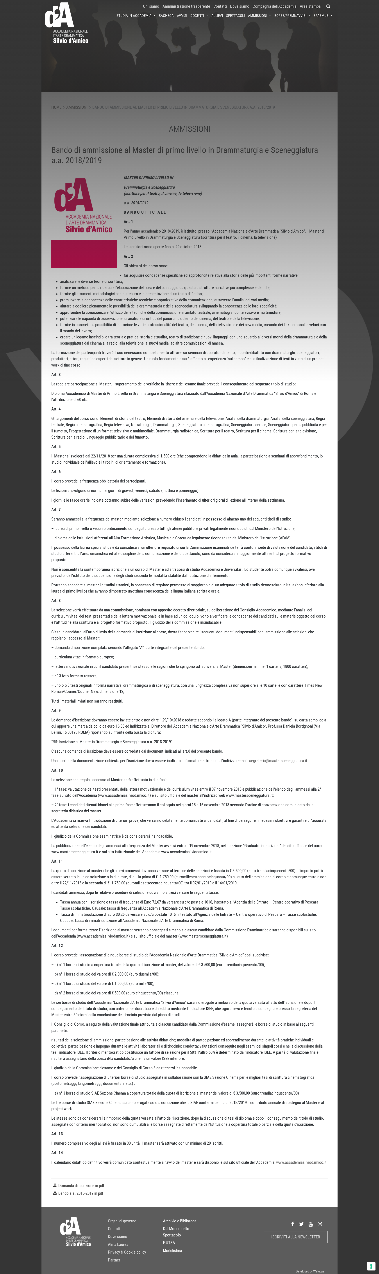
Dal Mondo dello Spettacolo (176, 1231)
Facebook (293, 1224)
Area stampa (310, 6)
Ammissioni (258, 15)
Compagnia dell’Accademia (275, 6)
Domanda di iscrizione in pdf (81, 1185)
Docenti (197, 15)
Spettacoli (235, 15)
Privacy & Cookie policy (127, 1252)
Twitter (301, 1224)
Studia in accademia (134, 15)
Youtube (310, 1224)
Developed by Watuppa (310, 1271)
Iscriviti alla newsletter (295, 1237)
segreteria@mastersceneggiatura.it (278, 760)
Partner (114, 1260)
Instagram (320, 1224)
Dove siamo (239, 6)
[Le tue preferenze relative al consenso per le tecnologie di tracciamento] (371, 1266)
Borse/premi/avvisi (290, 15)
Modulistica (172, 1250)
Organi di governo (122, 1221)
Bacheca (166, 15)
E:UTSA (169, 1242)
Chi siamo (151, 6)
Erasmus (321, 15)
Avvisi (182, 15)
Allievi (217, 15)
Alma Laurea (118, 1244)
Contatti (220, 6)
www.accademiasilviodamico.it (301, 1162)
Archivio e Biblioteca (179, 1221)
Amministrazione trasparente (186, 6)
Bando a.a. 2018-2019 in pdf (80, 1193)
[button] (328, 6)
